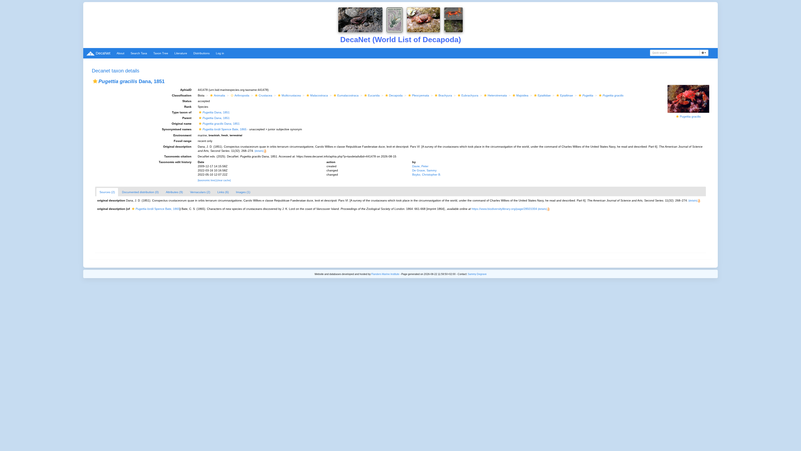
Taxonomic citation (177, 156)
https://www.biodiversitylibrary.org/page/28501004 (504, 208)
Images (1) (243, 192)
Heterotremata (497, 95)
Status (186, 101)
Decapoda (396, 95)
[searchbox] (675, 53)
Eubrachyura (469, 95)
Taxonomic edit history (175, 162)
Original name (181, 123)
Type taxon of (181, 112)
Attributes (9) (174, 192)
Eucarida (374, 95)
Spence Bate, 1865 (225, 129)
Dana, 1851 (216, 112)
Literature (180, 53)
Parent (186, 118)
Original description (177, 146)
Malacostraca (319, 95)
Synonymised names (176, 129)
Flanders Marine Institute (385, 274)
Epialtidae (544, 95)
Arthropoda (241, 95)
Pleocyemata (420, 95)
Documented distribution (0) (140, 192)
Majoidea (522, 95)
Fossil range (182, 141)
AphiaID (185, 89)
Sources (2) (107, 192)
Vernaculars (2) (200, 192)
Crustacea (265, 95)
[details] (259, 150)
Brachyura (445, 95)
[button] (95, 81)
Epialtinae (566, 95)
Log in (220, 53)
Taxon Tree (160, 53)
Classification (181, 95)
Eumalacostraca (348, 95)
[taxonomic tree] (207, 180)
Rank (187, 106)
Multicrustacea (291, 95)
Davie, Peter (420, 166)
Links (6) (223, 192)
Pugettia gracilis (690, 116)
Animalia (219, 95)
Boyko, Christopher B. (426, 174)
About (120, 53)
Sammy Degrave (477, 274)
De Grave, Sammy (424, 170)
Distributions (201, 53)
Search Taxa (139, 53)
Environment (182, 135)
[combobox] (675, 53)
